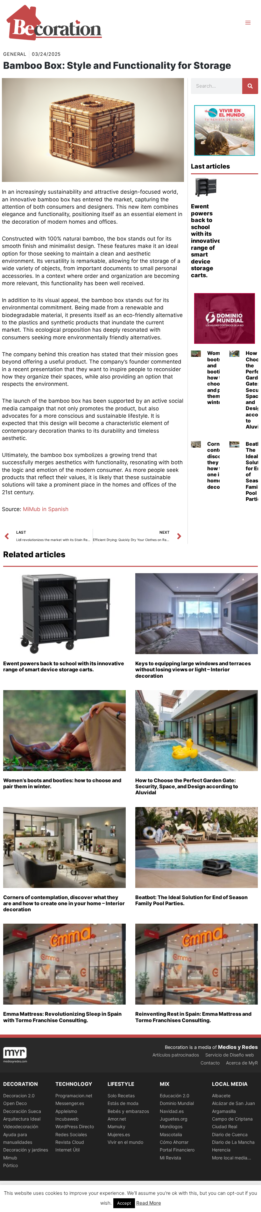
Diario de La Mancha (233, 1142)
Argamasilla (224, 1111)
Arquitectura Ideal (21, 1119)
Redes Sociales (71, 1134)
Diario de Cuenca (230, 1134)
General (14, 54)
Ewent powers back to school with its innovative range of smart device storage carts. (206, 240)
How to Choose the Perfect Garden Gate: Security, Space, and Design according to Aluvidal (186, 786)
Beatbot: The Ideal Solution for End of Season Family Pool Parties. (191, 900)
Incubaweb (67, 1119)
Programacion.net (73, 1095)
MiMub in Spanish (45, 509)
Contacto (210, 1062)
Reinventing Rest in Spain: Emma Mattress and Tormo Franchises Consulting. (193, 1017)
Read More (148, 1203)
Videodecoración (20, 1126)
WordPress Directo (74, 1126)
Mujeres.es (119, 1134)
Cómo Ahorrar (174, 1142)
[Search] (250, 86)
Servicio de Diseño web (229, 1054)
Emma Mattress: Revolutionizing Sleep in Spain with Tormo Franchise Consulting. (62, 1017)
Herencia (221, 1149)
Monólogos (171, 1126)
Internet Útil (67, 1149)
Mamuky (116, 1126)
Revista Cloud (69, 1142)
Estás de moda (123, 1103)
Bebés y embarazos (128, 1111)
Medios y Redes (238, 1047)
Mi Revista (170, 1157)
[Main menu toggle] (248, 22)
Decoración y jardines (25, 1149)
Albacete (221, 1095)
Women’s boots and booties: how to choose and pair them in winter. (218, 377)
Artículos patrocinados (175, 1054)
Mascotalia (171, 1134)
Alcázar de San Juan (233, 1103)
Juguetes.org (173, 1119)
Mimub (10, 1157)
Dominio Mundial (177, 1103)
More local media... (231, 1157)
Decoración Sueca (22, 1111)
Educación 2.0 (174, 1095)
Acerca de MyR (242, 1062)
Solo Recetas (121, 1095)
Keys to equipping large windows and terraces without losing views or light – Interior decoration (193, 669)
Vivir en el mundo (125, 1142)
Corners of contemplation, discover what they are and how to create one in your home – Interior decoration (64, 903)
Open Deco (15, 1103)
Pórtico (10, 1165)
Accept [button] (124, 1203)
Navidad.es (172, 1111)
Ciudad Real (224, 1126)
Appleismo (66, 1111)
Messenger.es (69, 1103)
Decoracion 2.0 (19, 1095)
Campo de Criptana (232, 1119)
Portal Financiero (177, 1149)
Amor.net (117, 1119)
